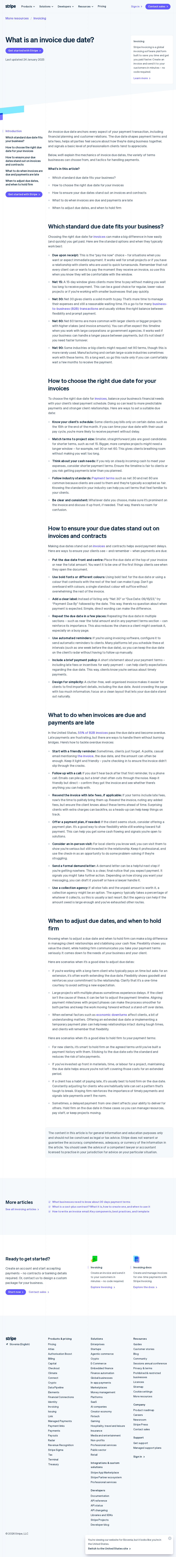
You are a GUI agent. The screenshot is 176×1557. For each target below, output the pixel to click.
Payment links (56, 1425)
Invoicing (40, 18)
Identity (52, 1401)
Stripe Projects (100, 1519)
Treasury (53, 1464)
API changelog (99, 1510)
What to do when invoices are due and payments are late (24, 172)
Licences (138, 1382)
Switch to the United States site (108, 1548)
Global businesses (102, 1377)
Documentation (100, 1495)
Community (140, 1358)
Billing (51, 1358)
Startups (96, 1349)
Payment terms (103, 478)
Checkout (54, 1368)
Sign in (135, 6)
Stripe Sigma (55, 1450)
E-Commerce (98, 1363)
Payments (54, 1430)
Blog (136, 1353)
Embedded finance (102, 1368)
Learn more (141, 78)
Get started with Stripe (23, 50)
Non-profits (98, 1440)
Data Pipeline (56, 1387)
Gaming (95, 1421)
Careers (138, 1415)
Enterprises (97, 1344)
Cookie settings (142, 1391)
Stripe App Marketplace (105, 1472)
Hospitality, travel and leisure (108, 1425)
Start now (14, 1292)
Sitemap (138, 1386)
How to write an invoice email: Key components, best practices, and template (100, 1211)
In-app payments (101, 1382)
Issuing (52, 1411)
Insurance (96, 1430)
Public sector (98, 1450)
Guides (137, 1344)
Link (50, 1416)
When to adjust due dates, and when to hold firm (22, 182)
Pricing (102, 6)
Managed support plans (147, 1447)
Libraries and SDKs (102, 1515)
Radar (51, 1440)
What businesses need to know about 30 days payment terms (91, 1201)
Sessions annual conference (150, 1363)
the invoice (86, 756)
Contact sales (156, 6)
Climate (52, 1373)
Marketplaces (99, 1387)
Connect (53, 1377)
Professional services (104, 1445)
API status (97, 1505)
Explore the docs (144, 1287)
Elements (53, 1392)
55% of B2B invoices (93, 733)
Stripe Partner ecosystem (106, 1477)
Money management (103, 1392)
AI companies (99, 1406)
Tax (50, 1454)
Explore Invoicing (101, 1287)
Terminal (53, 1459)
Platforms (97, 1397)
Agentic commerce (102, 1353)
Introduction (14, 131)
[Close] (169, 1539)
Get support (140, 1443)
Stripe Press (140, 1424)
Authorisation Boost (60, 1353)
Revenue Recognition (61, 1445)
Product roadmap (143, 1410)
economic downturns (111, 1015)
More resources (17, 18)
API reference (99, 1500)
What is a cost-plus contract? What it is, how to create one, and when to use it (101, 1206)
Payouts (53, 1435)
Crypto (52, 1382)
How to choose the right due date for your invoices (24, 149)
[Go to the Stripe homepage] (9, 1339)
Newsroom (139, 1419)
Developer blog (100, 1524)
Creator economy (101, 1411)
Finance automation (102, 1373)
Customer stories (143, 1349)
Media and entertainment (106, 1435)
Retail (94, 1454)
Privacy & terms (142, 1368)
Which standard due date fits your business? (24, 139)
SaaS (94, 1401)
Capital (52, 1363)
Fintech (95, 1416)
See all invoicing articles (21, 1209)
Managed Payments (60, 1421)
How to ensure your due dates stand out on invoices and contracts (23, 160)
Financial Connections (61, 1397)
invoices (99, 236)
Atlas (51, 1349)
